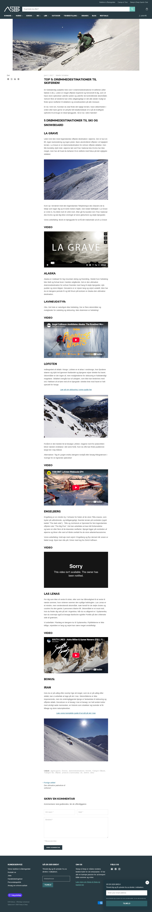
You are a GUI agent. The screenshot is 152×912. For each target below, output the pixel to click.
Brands (85, 16)
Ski (38, 16)
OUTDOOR (56, 16)
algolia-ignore (55, 771)
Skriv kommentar (53, 847)
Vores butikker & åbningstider (19, 869)
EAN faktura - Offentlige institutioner (18, 902)
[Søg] (132, 9)
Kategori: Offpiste (99, 771)
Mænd (19, 16)
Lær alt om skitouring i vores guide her (76, 390)
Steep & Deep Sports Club (139, 2)
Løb (45, 16)
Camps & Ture (123, 2)
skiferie (86, 773)
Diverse (65, 771)
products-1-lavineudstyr (70, 773)
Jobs (9, 876)
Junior (29, 16)
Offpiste (58, 773)
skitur (92, 773)
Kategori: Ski (49, 773)
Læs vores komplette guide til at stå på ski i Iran (76, 713)
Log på (144, 16)
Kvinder (7, 16)
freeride (88, 771)
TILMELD (126, 903)
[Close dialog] (147, 882)
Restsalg (104, 16)
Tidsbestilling (70, 16)
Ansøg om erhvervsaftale (17, 886)
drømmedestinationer (76, 771)
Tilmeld (47, 885)
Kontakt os (12, 872)
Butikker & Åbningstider (107, 2)
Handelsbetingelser (15, 879)
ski (81, 773)
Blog (94, 16)
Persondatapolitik (14, 882)
